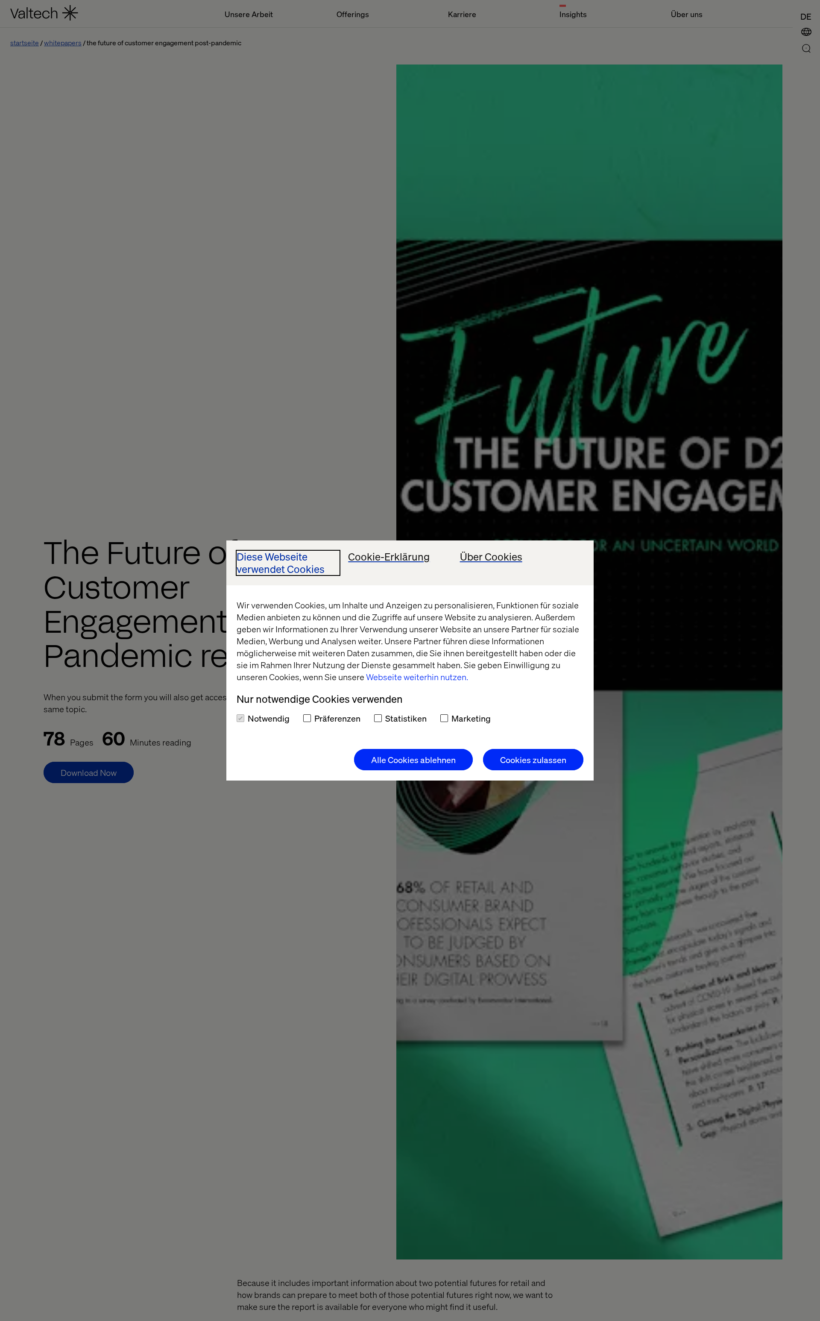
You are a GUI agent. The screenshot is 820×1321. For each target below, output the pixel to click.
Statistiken (406, 718)
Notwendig (269, 718)
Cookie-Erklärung (389, 557)
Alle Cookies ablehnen (413, 759)
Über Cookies (491, 557)
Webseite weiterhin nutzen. (417, 676)
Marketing (471, 718)
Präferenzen (337, 718)
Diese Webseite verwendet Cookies (281, 563)
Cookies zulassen (533, 759)
